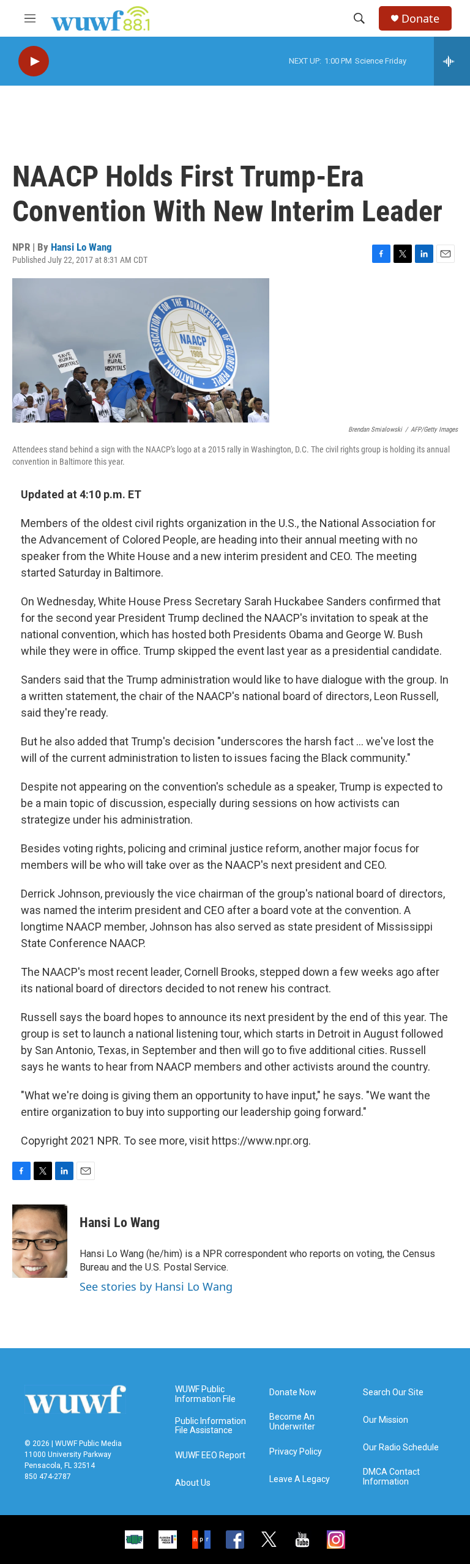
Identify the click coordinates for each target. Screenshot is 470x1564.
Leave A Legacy (299, 1479)
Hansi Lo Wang (81, 247)
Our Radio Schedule (401, 1447)
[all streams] (452, 61)
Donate (420, 18)
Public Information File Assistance (210, 1426)
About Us (193, 1483)
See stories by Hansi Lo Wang (156, 1286)
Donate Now (292, 1392)
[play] (33, 61)
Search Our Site (393, 1392)
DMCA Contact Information (391, 1476)
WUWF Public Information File (205, 1394)
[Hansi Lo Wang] (39, 1241)
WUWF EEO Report (210, 1455)
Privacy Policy (295, 1451)
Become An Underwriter (292, 1421)
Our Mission (385, 1420)
